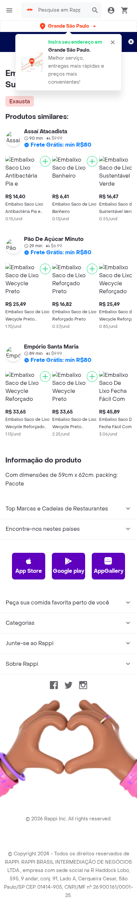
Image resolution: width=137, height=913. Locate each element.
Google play (68, 570)
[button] (68, 26)
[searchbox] (61, 10)
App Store (28, 570)
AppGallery (108, 570)
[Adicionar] (45, 161)
